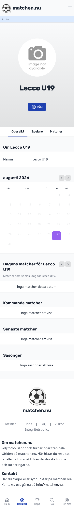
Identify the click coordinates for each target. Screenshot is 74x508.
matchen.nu (37, 410)
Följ (40, 107)
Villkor (59, 424)
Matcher (56, 131)
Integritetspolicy (37, 429)
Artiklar (10, 424)
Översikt (17, 131)
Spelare (37, 131)
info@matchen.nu (49, 484)
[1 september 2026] (68, 178)
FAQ (43, 424)
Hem (7, 19)
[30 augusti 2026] (68, 264)
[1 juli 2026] (62, 178)
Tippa (28, 424)
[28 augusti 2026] (62, 264)
